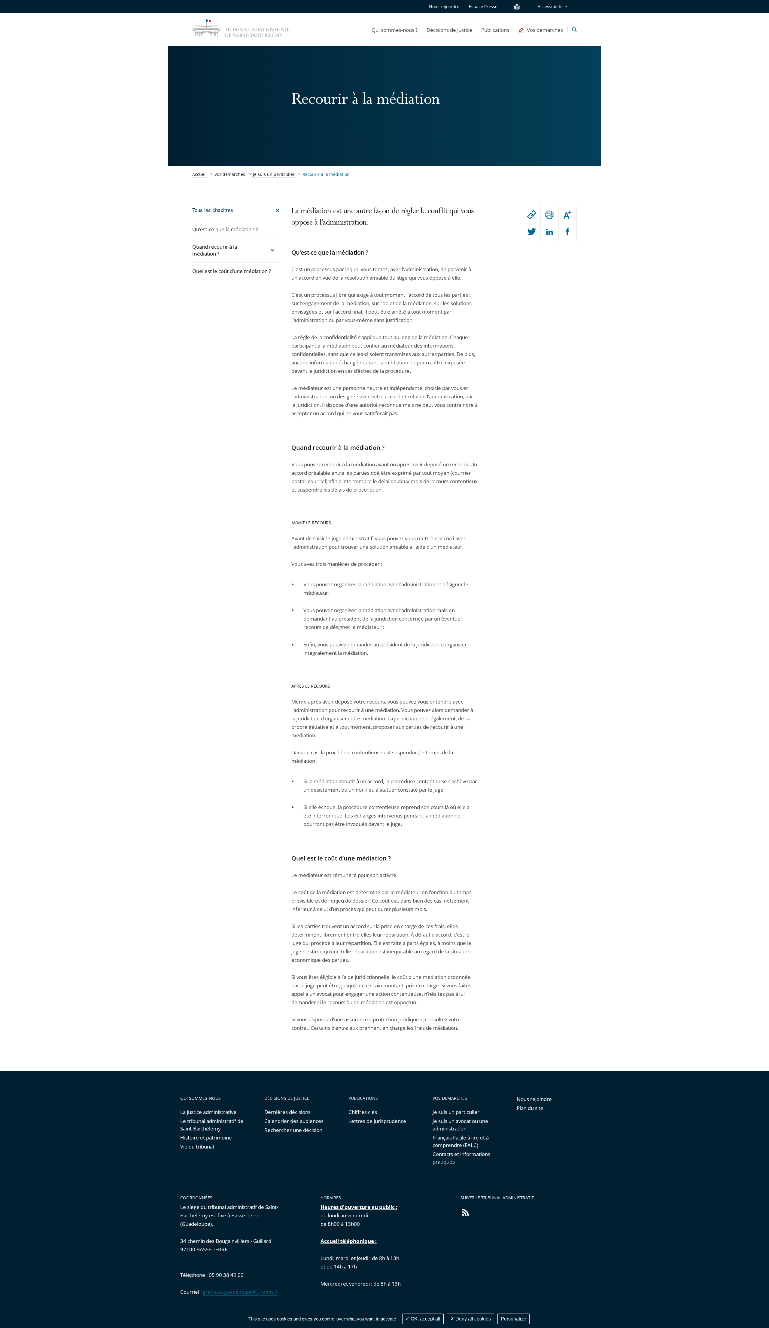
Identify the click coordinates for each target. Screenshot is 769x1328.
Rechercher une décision (293, 1130)
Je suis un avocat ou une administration (460, 1125)
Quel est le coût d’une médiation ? (231, 271)
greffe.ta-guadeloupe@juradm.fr (240, 1291)
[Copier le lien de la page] (531, 214)
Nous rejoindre (444, 6)
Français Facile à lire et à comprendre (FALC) (461, 1141)
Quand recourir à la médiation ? (214, 250)
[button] (395, 29)
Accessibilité (550, 6)
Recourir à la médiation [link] (326, 174)
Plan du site (530, 1108)
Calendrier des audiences (294, 1121)
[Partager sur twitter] (531, 232)
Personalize (513, 1318)
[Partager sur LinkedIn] (549, 232)
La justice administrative (208, 1112)
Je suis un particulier (274, 174)
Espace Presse (483, 6)
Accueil (199, 174)
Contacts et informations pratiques (461, 1158)
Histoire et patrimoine (206, 1137)
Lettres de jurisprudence (377, 1121)
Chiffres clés (362, 1112)
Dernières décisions (287, 1112)
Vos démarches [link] (229, 174)
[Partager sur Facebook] (567, 232)
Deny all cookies (472, 1318)
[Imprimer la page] (549, 214)
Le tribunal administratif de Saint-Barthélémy (211, 1125)
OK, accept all (424, 1318)
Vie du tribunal (197, 1146)
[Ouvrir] (272, 250)
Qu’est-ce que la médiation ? (225, 229)
